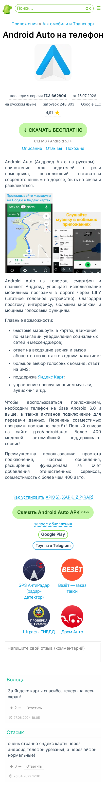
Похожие (75, 148)
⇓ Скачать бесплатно (53, 130)
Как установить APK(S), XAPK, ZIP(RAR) (53, 497)
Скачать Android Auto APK (53, 512)
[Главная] (7, 13)
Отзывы (54, 148)
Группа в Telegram (53, 545)
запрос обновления (53, 523)
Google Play (53, 534)
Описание (32, 148)
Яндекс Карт (51, 377)
